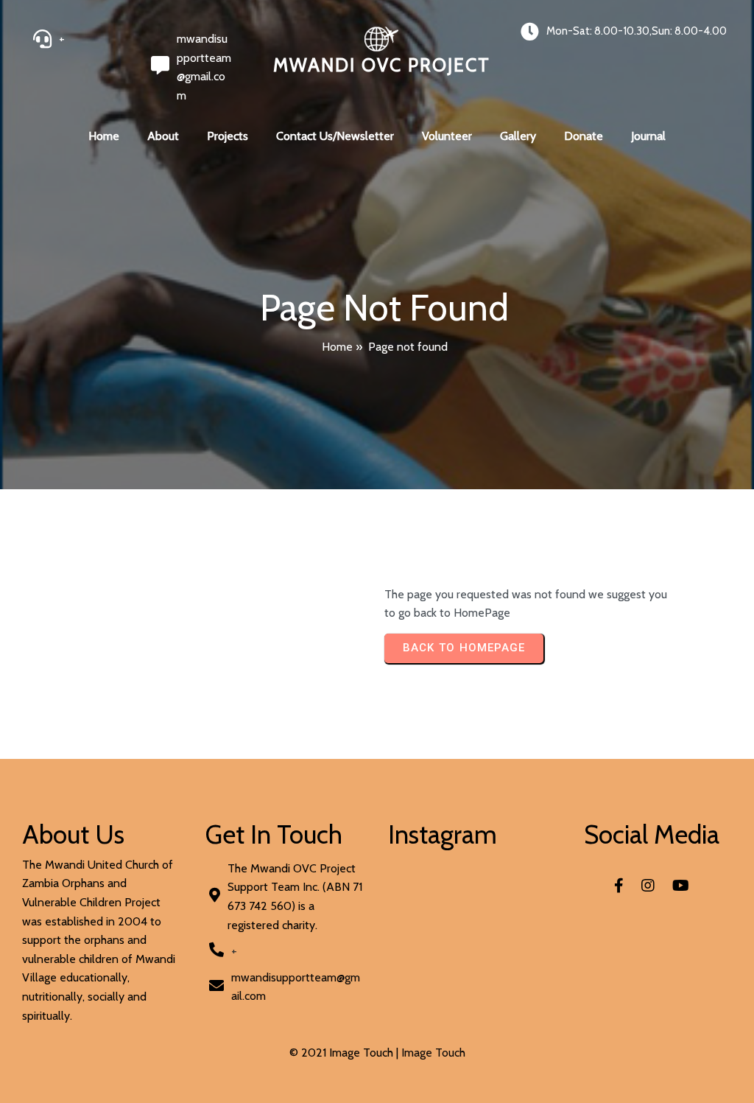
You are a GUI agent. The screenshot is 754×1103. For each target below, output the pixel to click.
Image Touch (433, 1053)
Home (337, 347)
